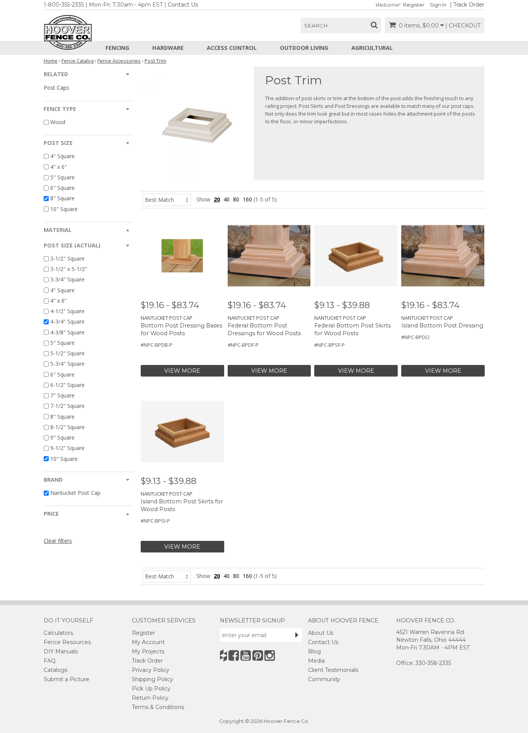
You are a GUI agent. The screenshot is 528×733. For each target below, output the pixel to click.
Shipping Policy (152, 679)
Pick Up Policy (151, 688)
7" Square (62, 395)
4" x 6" (58, 166)
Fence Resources (67, 642)
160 (247, 199)
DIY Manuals (61, 651)
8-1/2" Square (67, 427)
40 (226, 199)
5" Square (62, 177)
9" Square (62, 437)
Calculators (58, 632)
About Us (320, 632)
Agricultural (372, 47)
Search (316, 25)
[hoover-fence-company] (223, 655)
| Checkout (462, 25)
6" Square (62, 187)
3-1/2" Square (67, 258)
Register (413, 5)
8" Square (62, 198)
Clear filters (58, 540)
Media (316, 660)
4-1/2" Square (67, 311)
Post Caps (56, 87)
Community (324, 679)
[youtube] (245, 655)
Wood (57, 122)
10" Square (64, 209)
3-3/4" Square (67, 279)
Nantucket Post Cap (75, 492)
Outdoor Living (304, 47)
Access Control (232, 47)
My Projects (148, 651)
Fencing (117, 47)
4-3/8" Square (67, 332)
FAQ (50, 660)
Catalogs (55, 670)
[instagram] (269, 655)
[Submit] (296, 634)
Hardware (168, 47)
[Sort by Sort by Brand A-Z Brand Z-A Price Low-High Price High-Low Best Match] (167, 199)
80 (236, 199)
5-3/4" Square (67, 364)
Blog (314, 651)
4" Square (62, 156)
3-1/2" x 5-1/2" (68, 269)
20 (217, 199)
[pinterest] (257, 655)
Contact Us (183, 4)
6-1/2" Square (67, 385)
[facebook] (233, 655)
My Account (148, 642)
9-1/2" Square (67, 448)
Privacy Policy (150, 670)
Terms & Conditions (158, 707)
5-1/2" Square (67, 353)
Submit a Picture (66, 679)
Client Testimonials (333, 670)
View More (182, 370)
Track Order (468, 4)
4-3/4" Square (67, 322)
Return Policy (150, 697)
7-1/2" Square (67, 406)
